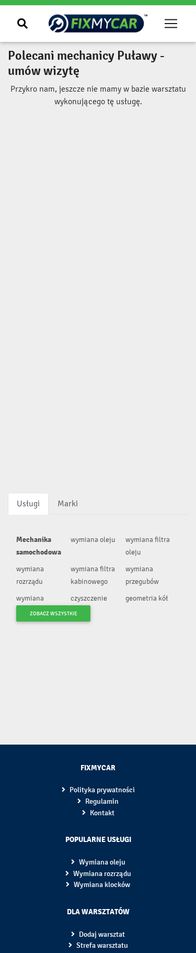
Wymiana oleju (101, 862)
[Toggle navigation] (171, 24)
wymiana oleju (93, 539)
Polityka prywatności (101, 789)
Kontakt (101, 812)
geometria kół (146, 598)
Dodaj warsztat (101, 934)
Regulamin (101, 801)
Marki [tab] (67, 503)
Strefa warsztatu (101, 945)
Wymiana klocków (101, 884)
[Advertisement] (98, 159)
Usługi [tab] (28, 503)
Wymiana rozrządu (101, 873)
